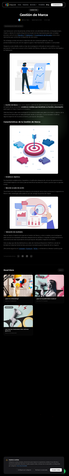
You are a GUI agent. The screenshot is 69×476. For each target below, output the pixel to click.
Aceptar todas (56, 470)
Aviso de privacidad (22, 466)
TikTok (35, 248)
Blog (47, 5)
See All (61, 270)
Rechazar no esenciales (41, 470)
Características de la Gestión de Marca (13, 26)
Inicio (19, 5)
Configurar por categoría (24, 470)
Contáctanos (57, 4)
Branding (21, 35)
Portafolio (42, 5)
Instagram (22, 248)
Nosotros (25, 5)
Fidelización (29, 35)
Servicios (32, 5)
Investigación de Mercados (43, 35)
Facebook (29, 248)
